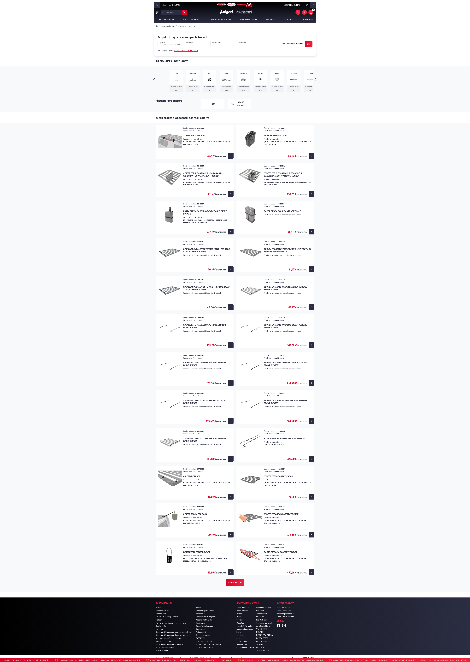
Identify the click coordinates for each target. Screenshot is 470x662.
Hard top (159, 629)
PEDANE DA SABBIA (204, 647)
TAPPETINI (200, 638)
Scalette (239, 620)
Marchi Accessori (248, 19)
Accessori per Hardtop (205, 610)
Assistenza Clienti (284, 607)
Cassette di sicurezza (204, 626)
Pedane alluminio (163, 610)
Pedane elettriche (203, 632)
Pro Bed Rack (261, 620)
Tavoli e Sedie (242, 641)
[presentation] (154, 81)
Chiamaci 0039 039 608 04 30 (186, 50)
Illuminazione (201, 623)
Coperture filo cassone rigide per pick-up (172, 635)
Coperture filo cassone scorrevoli (169, 644)
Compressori (201, 629)
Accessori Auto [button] (166, 19)
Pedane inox (161, 613)
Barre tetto (200, 613)
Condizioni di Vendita (285, 616)
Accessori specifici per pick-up (168, 638)
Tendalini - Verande (244, 626)
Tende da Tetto (242, 607)
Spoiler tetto (161, 626)
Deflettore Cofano (203, 635)
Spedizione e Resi (284, 610)
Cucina (239, 638)
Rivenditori (308, 19)
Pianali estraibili (162, 650)
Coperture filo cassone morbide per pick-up (173, 632)
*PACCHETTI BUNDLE (205, 641)
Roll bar (159, 620)
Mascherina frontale (204, 620)
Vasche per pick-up (163, 641)
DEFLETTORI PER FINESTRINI (208, 644)
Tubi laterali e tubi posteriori (167, 616)
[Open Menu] (157, 12)
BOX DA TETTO (262, 638)
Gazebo (239, 635)
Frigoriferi (260, 616)
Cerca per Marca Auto (220, 19)
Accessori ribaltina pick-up (207, 616)
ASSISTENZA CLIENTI (292, 5)
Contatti (289, 19)
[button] (297, 12)
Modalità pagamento (285, 613)
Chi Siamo (270, 19)
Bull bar (159, 607)
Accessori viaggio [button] (191, 19)
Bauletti (199, 607)
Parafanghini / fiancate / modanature (171, 623)
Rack (238, 616)
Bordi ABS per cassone (165, 647)
